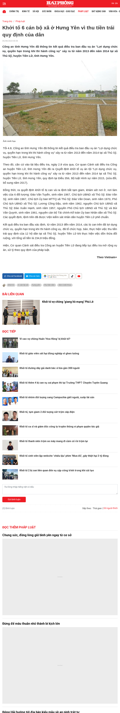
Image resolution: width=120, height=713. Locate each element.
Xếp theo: (87, 508)
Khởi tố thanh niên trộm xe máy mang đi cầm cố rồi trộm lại (54, 441)
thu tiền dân (49, 285)
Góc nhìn (46, 11)
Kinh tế (26, 11)
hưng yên (36, 285)
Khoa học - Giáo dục (65, 11)
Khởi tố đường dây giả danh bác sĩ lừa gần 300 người (50, 368)
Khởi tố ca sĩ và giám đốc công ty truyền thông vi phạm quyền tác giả (59, 426)
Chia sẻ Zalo (34, 276)
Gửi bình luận (14, 499)
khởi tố (11, 285)
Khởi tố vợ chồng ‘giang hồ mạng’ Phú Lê (67, 301)
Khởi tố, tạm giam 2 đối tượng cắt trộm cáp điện (47, 411)
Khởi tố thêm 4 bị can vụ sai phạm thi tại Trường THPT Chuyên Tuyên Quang (64, 382)
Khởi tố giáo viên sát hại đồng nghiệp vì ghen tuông (49, 353)
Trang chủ (7, 21)
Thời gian (97, 508)
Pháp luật (83, 11)
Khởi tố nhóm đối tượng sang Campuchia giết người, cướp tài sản (57, 397)
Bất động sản (99, 11)
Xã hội (36, 11)
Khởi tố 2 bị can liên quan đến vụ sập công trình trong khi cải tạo (57, 470)
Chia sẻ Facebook (14, 276)
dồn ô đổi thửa (65, 285)
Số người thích (111, 508)
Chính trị (14, 11)
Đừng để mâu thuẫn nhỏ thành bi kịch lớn (31, 623)
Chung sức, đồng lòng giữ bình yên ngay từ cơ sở (37, 535)
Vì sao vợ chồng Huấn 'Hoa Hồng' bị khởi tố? (45, 338)
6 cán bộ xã (23, 285)
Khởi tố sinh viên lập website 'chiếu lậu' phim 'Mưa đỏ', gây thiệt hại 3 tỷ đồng (64, 455)
